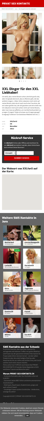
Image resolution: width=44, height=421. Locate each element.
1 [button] (19, 82)
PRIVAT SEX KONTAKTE (16, 4)
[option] (11, 73)
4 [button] (26, 82)
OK (27, 415)
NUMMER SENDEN (21, 158)
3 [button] (24, 82)
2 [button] (21, 82)
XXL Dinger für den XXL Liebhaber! (27, 9)
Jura (16, 9)
